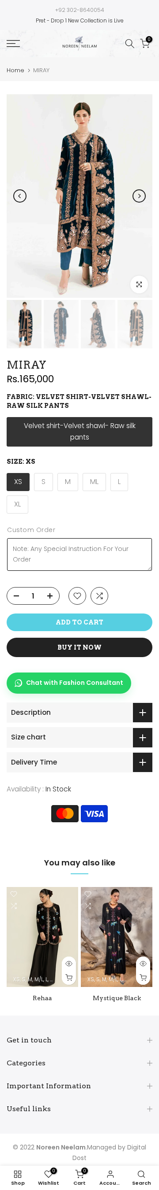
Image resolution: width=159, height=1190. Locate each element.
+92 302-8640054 (79, 10)
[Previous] (19, 196)
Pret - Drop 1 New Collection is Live (80, 20)
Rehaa (42, 998)
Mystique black (117, 998)
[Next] (139, 196)
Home (15, 70)
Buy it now (79, 647)
